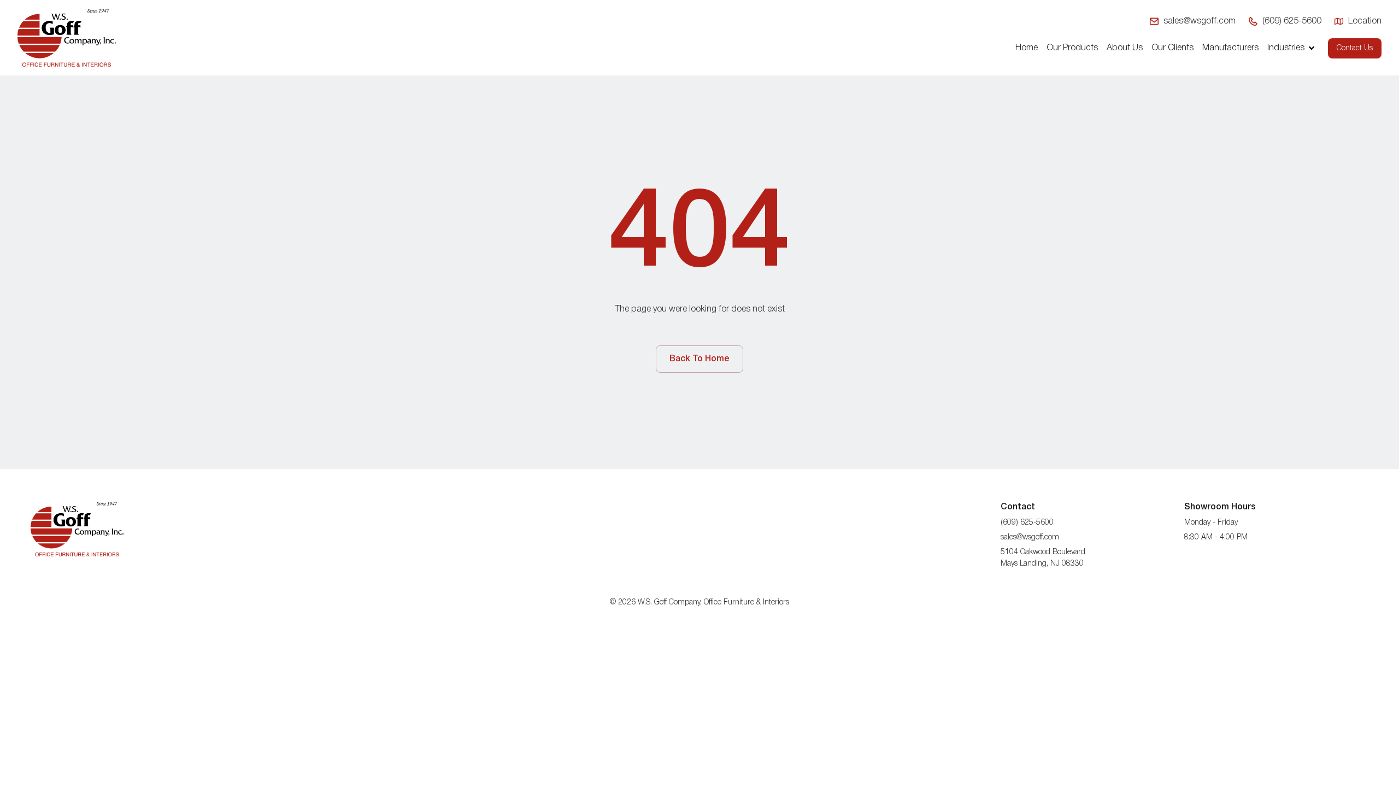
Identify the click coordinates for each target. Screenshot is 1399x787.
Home (1026, 48)
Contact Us (1355, 48)
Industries (1285, 48)
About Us (1125, 48)
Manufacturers (1230, 48)
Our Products (1072, 48)
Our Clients (1172, 48)
